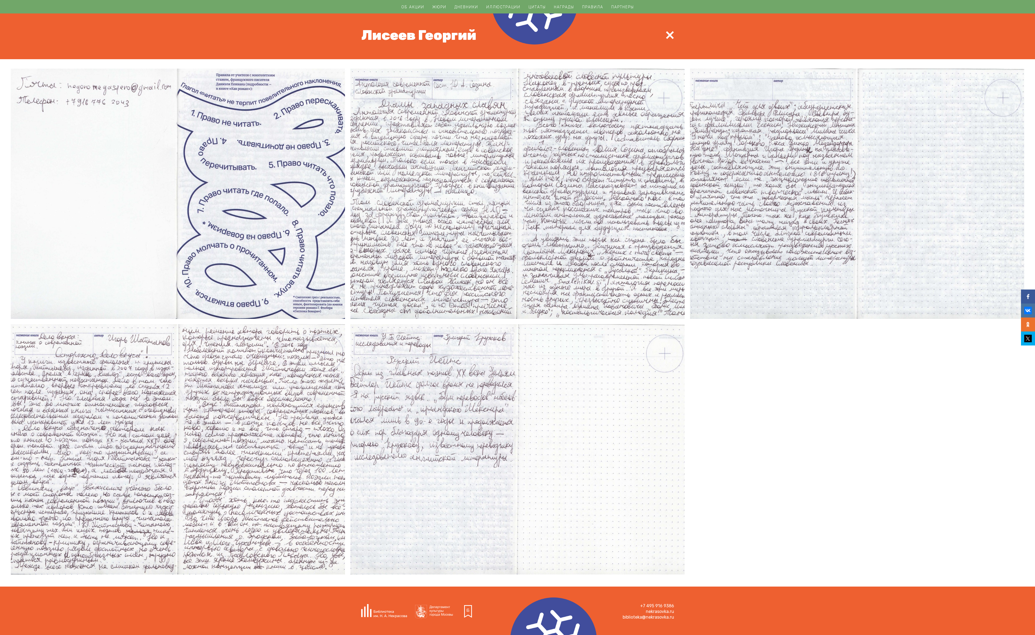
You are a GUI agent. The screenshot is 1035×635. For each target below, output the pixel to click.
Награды (564, 7)
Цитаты (537, 7)
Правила (592, 7)
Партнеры (622, 7)
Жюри (439, 7)
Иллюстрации (503, 7)
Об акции (412, 7)
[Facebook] (1028, 297)
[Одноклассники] (1028, 324)
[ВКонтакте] (1028, 311)
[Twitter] (1028, 338)
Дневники (466, 7)
